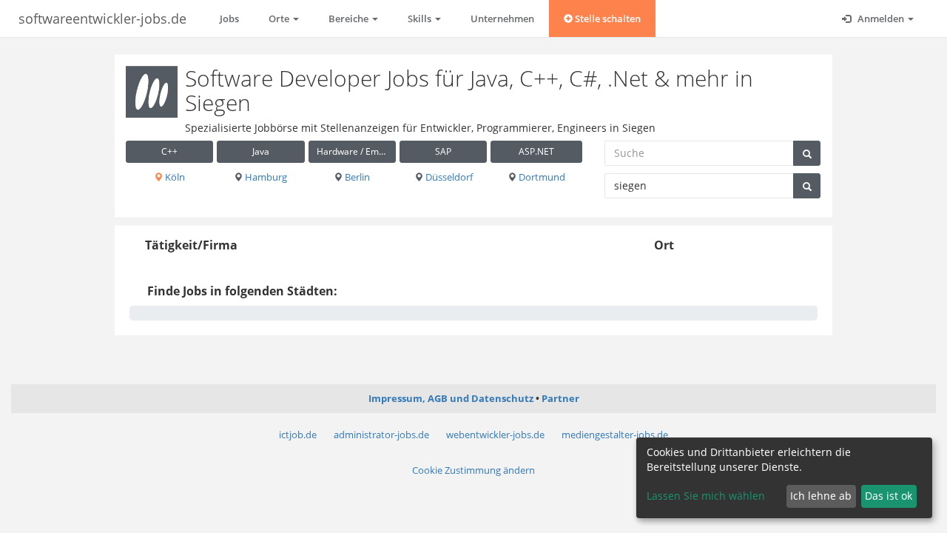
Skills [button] (421, 18)
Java (260, 151)
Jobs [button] (229, 18)
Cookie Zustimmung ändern (473, 470)
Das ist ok (888, 496)
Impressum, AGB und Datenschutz (450, 398)
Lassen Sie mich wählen (706, 496)
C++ (169, 151)
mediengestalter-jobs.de (615, 434)
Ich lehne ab (821, 496)
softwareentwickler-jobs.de (102, 18)
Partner (560, 398)
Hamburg (265, 177)
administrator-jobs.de (381, 434)
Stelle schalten (607, 18)
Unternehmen (502, 18)
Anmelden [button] (880, 18)
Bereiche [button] (349, 18)
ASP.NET (536, 151)
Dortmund (540, 177)
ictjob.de (298, 434)
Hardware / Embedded (356, 151)
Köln (174, 177)
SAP (443, 151)
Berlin (356, 177)
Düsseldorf (448, 177)
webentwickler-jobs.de (495, 434)
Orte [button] (280, 18)
